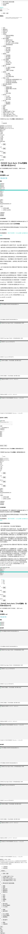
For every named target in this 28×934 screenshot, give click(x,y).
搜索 (1, 10)
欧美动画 (8, 50)
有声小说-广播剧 (10, 41)
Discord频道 (6, 3)
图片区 (4, 65)
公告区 (4, 105)
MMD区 (5, 32)
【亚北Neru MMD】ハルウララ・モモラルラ (8, 394)
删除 (4, 144)
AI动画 (7, 52)
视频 (4, 580)
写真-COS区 (6, 78)
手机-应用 (8, 97)
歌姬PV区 (5, 31)
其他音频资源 (9, 44)
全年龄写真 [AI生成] (11, 81)
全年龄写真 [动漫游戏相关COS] (14, 79)
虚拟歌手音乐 (9, 40)
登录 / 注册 (5, 13)
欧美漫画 (8, 58)
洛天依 (1, 155)
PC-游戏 (8, 73)
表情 (1, 426)
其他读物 (8, 64)
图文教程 (8, 102)
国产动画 (8, 49)
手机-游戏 (8, 75)
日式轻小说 (8, 62)
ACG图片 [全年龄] (10, 67)
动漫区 (4, 46)
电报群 (4, 4)
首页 (4, 28)
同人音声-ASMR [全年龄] (12, 43)
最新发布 (5, 29)
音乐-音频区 (6, 38)
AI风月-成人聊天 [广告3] (9, 114)
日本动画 (8, 47)
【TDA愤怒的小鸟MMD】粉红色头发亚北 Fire (9, 319)
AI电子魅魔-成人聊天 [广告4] (10, 116)
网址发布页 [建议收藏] (8, 1)
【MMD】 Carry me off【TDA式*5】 (7, 356)
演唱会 (4, 34)
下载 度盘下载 (3, 178)
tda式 (1, 147)
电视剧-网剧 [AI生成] (11, 88)
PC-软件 (8, 96)
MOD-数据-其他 (10, 76)
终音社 (1, 7)
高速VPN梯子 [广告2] (8, 113)
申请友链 (5, 868)
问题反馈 (5, 109)
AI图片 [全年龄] (10, 70)
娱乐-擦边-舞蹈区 (7, 84)
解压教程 (2, 215)
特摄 (7, 91)
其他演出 (8, 37)
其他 (4, 106)
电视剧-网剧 (9, 87)
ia (0, 142)
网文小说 (8, 61)
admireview (2, 189)
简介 (4, 579)
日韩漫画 (8, 55)
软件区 (4, 94)
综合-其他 (8, 93)
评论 (4, 582)
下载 (4, 583)
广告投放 (5, 866)
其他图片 (8, 69)
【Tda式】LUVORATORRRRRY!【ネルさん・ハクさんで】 (11, 413)
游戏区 (4, 72)
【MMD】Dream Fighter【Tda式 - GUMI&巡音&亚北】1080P (11, 338)
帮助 (4, 108)
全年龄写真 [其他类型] (11, 82)
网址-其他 (8, 99)
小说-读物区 (6, 59)
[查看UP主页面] (2, 187)
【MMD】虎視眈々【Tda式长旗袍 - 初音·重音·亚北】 (10, 375)
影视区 (4, 85)
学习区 (4, 100)
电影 (7, 90)
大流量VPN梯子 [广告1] (9, 111)
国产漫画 (8, 56)
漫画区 (4, 53)
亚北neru (1, 151)
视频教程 (8, 103)
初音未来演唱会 (10, 35)
